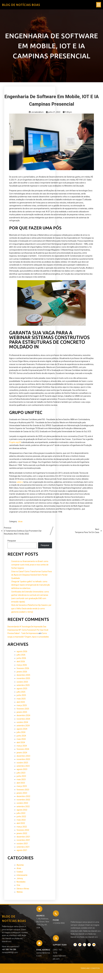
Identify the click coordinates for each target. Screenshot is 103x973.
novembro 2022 (23, 800)
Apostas (20, 865)
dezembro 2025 (23, 675)
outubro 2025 (22, 682)
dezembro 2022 (23, 796)
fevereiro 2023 (23, 790)
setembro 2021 (23, 847)
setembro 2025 (23, 685)
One (18, 885)
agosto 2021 (22, 850)
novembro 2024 (23, 719)
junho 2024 (21, 736)
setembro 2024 (23, 726)
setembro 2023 (23, 766)
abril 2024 (21, 742)
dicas (20, 521)
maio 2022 (21, 820)
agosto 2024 (22, 729)
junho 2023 (21, 776)
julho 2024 (21, 732)
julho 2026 (21, 655)
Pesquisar (12, 541)
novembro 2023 (23, 759)
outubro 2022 (22, 803)
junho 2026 (21, 658)
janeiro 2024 (22, 753)
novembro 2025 (23, 678)
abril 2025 (21, 702)
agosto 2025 (22, 688)
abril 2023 (21, 783)
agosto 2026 (22, 651)
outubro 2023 (22, 763)
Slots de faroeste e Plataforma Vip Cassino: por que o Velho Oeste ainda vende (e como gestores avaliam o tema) (31, 608)
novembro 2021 (23, 840)
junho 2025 (21, 695)
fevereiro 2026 (23, 668)
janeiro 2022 (22, 833)
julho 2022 (21, 813)
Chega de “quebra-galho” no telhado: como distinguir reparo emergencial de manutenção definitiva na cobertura (30, 584)
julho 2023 (21, 773)
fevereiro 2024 (23, 749)
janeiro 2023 (22, 793)
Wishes (20, 892)
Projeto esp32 (15, 442)
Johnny (20, 878)
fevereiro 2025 (23, 709)
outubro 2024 (22, 722)
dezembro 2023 (23, 756)
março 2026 (22, 665)
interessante (22, 875)
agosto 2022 (22, 810)
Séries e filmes (23, 889)
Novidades (21, 882)
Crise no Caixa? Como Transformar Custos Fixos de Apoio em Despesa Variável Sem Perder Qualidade (31, 574)
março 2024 (22, 746)
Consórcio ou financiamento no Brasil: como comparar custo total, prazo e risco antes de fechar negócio (29, 564)
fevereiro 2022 (23, 830)
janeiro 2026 (22, 672)
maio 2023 (21, 779)
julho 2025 (21, 692)
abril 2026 (21, 661)
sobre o (20, 482)
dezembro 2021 (23, 837)
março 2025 (22, 705)
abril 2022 (21, 823)
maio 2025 (21, 699)
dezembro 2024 (23, 715)
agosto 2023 (22, 769)
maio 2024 (21, 739)
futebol (20, 872)
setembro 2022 (23, 806)
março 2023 (22, 786)
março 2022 (22, 827)
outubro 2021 (22, 843)
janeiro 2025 (22, 712)
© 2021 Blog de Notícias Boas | (17, 968)
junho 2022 (21, 816)
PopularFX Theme (38, 968)
